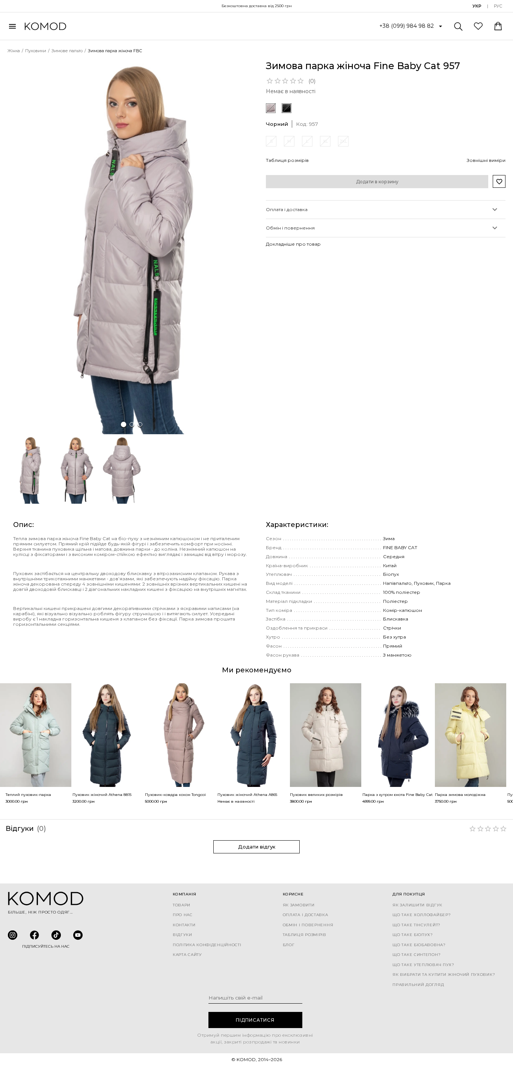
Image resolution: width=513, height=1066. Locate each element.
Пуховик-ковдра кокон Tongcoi (175, 794)
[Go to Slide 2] (132, 424)
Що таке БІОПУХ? (412, 935)
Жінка (14, 50)
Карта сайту (187, 955)
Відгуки (182, 935)
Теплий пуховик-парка (28, 794)
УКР (476, 6)
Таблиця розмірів (304, 935)
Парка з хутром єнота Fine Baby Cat (397, 794)
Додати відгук (256, 847)
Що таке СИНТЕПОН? (416, 955)
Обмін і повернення (308, 925)
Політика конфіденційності (207, 945)
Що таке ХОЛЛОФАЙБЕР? (421, 915)
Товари (181, 905)
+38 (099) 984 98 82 (406, 26)
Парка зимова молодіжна (460, 794)
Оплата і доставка (305, 915)
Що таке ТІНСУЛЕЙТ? (416, 925)
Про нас (183, 915)
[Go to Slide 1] (123, 424)
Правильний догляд (418, 985)
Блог (289, 945)
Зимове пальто (67, 50)
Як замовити (299, 905)
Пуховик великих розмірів (316, 794)
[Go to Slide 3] (140, 424)
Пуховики (35, 50)
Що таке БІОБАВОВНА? (418, 945)
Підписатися (255, 1020)
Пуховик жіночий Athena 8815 (101, 794)
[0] (478, 26)
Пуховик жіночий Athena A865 (247, 794)
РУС (498, 6)
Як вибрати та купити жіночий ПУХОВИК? (443, 974)
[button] (132, 247)
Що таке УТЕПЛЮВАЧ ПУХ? (423, 965)
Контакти (184, 925)
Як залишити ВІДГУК (417, 905)
